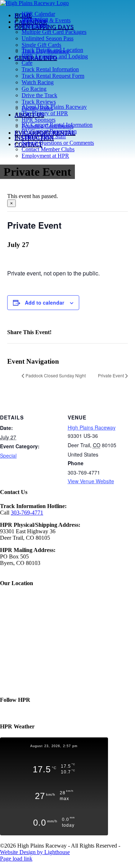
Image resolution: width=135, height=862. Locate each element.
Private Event (111, 375)
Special (8, 455)
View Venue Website (91, 481)
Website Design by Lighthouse (35, 852)
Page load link (16, 859)
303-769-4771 (27, 512)
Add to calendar (44, 302)
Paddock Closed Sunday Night (56, 375)
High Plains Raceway (92, 427)
